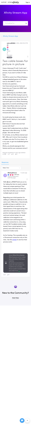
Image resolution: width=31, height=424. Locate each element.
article (14, 239)
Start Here (15, 298)
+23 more (16, 174)
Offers (10, 2)
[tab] (5, 162)
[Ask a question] (22, 420)
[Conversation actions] (27, 57)
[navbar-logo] (15, 2)
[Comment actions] (27, 179)
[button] (4, 154)
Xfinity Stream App (10, 36)
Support (4, 2)
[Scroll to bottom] (27, 420)
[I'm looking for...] (26, 23)
